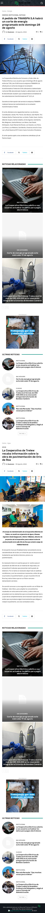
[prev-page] (3, 307)
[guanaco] (4, 32)
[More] (32, 39)
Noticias (22, 15)
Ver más (21, 433)
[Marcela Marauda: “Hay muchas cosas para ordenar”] (8, 409)
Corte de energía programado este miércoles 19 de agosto (22, 254)
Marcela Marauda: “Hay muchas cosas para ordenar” (28, 410)
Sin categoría (22, 250)
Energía (9, 11)
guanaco (11, 32)
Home (4, 11)
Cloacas (22, 293)
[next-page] (7, 307)
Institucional (14, 15)
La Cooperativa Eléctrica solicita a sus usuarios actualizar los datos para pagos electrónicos (22, 207)
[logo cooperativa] (22, 3)
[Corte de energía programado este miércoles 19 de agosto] (22, 235)
